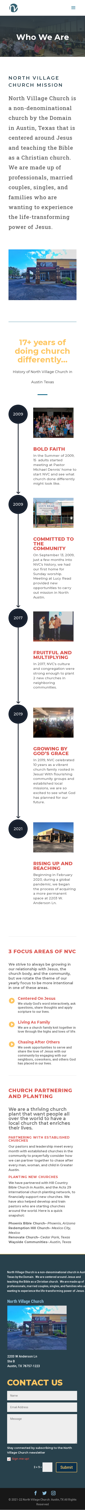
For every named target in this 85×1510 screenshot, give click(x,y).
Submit (66, 1467)
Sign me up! (20, 1458)
